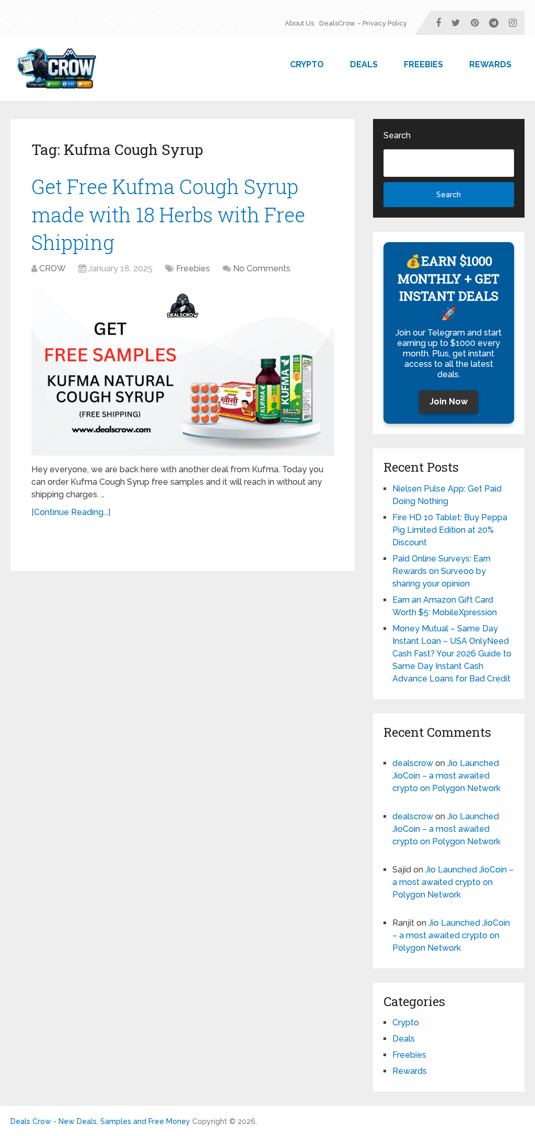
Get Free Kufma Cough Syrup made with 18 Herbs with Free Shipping (168, 214)
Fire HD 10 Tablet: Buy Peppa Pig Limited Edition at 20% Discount (449, 529)
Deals (364, 64)
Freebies (423, 64)
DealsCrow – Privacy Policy (363, 23)
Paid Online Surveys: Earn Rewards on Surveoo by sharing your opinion (441, 571)
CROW (52, 268)
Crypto (307, 64)
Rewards (490, 64)
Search (397, 135)
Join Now (448, 401)
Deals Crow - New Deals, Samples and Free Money (100, 1121)
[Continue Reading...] (70, 512)
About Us (299, 23)
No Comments (261, 268)
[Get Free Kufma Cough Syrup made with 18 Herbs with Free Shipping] (182, 370)
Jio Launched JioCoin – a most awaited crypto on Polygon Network (446, 775)
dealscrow (412, 763)
